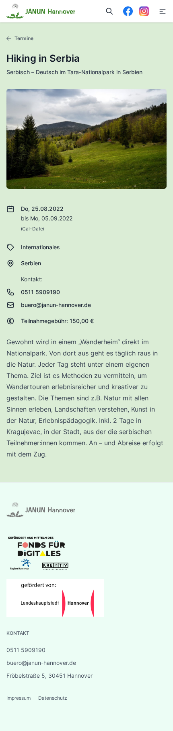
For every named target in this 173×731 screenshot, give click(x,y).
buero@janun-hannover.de (56, 304)
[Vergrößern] (86, 139)
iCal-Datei (32, 229)
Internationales (40, 247)
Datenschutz (52, 698)
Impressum (19, 698)
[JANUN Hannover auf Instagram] (144, 11)
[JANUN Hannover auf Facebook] (128, 11)
